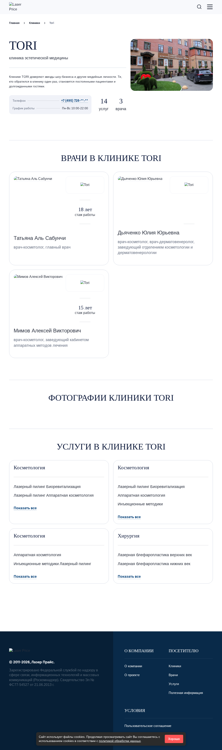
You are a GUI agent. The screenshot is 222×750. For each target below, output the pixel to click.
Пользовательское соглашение (147, 726)
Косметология (29, 467)
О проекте (132, 675)
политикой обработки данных (120, 741)
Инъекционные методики (140, 504)
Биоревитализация (63, 487)
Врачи (173, 675)
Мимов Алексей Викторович (47, 331)
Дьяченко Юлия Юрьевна (148, 233)
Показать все (25, 508)
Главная (14, 23)
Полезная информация (186, 693)
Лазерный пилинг (29, 487)
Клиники (34, 23)
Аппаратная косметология (70, 495)
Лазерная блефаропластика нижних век (154, 564)
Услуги (174, 684)
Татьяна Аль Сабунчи (40, 238)
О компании (133, 666)
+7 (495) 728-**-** (74, 101)
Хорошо (174, 739)
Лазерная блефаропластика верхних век (155, 555)
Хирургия (128, 536)
